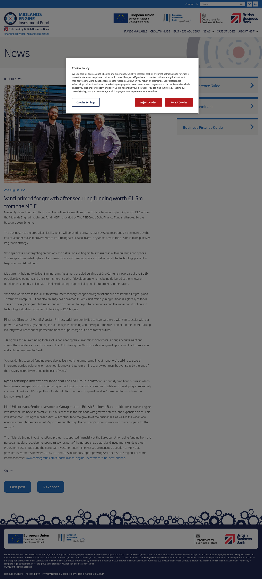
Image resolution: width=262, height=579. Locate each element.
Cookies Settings (86, 102)
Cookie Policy (79, 91)
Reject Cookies (148, 102)
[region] (132, 86)
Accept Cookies (179, 102)
